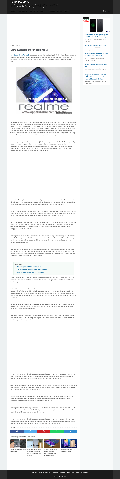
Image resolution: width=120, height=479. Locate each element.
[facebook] (17, 431)
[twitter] (30, 431)
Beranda (13, 11)
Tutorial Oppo (19, 1)
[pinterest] (43, 431)
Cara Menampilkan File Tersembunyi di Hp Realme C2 (32, 269)
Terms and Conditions (82, 472)
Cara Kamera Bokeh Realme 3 (19, 55)
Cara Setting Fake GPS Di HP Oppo (95, 45)
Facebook (51, 11)
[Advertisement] (43, 29)
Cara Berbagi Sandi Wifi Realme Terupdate (29, 267)
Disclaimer (62, 472)
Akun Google (23, 11)
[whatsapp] (57, 431)
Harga (59, 11)
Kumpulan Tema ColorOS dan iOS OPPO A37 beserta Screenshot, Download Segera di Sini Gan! (95, 77)
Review (66, 11)
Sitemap (47, 472)
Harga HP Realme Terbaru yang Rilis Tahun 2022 (30, 272)
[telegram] (70, 431)
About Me (41, 472)
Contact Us (55, 472)
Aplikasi (43, 11)
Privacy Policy (70, 472)
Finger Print (34, 11)
